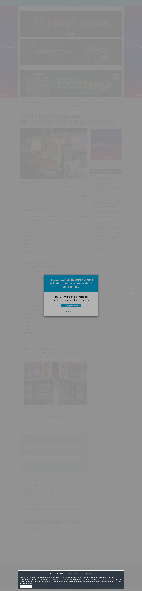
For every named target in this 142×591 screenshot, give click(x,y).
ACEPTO (26, 586)
